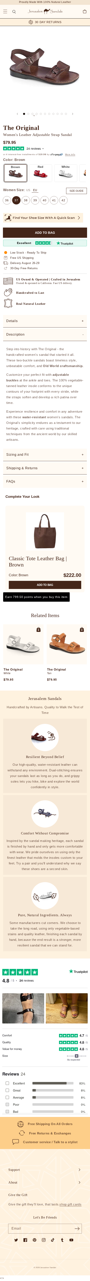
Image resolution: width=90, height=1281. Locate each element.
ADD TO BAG (45, 584)
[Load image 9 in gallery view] (61, 114)
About (12, 1182)
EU (35, 190)
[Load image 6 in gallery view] (49, 114)
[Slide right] (72, 113)
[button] (5, 11)
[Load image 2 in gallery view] (28, 114)
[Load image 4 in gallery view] (40, 114)
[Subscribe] (77, 1228)
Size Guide (76, 190)
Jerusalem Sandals (48, 1267)
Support (14, 1169)
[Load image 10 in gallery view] (66, 114)
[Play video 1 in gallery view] (36, 114)
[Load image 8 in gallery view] (57, 114)
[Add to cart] (38, 629)
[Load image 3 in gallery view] (32, 114)
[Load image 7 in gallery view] (53, 114)
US (28, 190)
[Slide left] (17, 113)
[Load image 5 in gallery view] (45, 114)
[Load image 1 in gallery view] (24, 114)
